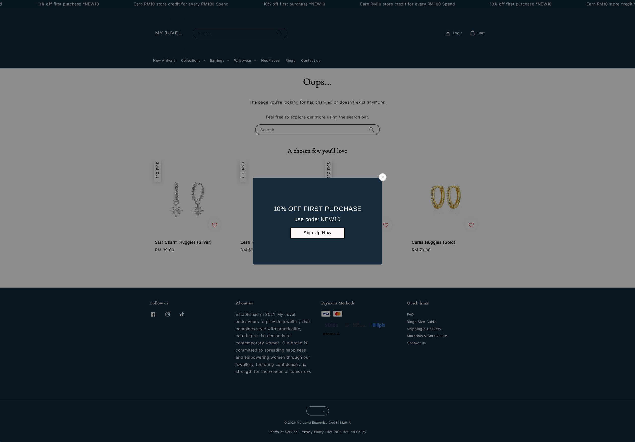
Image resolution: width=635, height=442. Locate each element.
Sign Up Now (317, 232)
